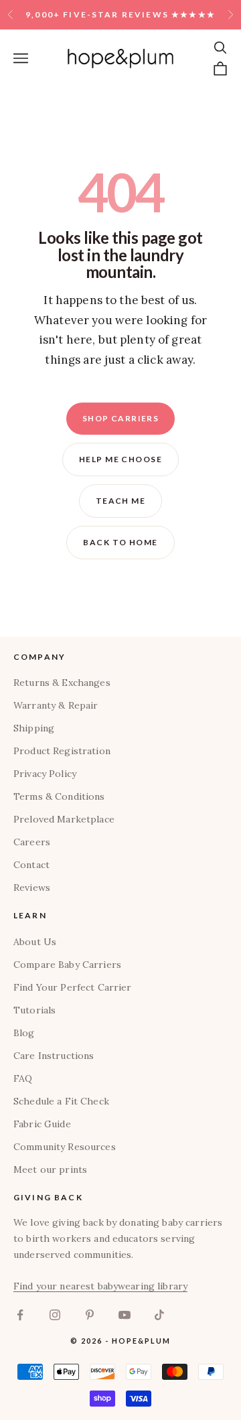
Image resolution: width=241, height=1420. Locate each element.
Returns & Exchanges (61, 683)
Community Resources (64, 1147)
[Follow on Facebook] (20, 1315)
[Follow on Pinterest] (89, 1315)
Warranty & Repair (55, 705)
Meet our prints (50, 1169)
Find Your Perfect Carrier (72, 987)
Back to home (120, 542)
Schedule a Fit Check (61, 1101)
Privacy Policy (44, 774)
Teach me (121, 501)
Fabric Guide (42, 1124)
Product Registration (61, 751)
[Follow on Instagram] (55, 1315)
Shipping (33, 728)
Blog (24, 1033)
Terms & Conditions (59, 796)
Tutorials (34, 1010)
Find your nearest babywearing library (100, 1286)
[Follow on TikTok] (159, 1315)
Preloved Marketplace (63, 819)
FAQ (22, 1078)
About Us (34, 942)
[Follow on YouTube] (124, 1315)
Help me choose (120, 459)
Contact (31, 865)
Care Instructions (53, 1056)
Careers (31, 842)
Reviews (31, 887)
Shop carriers (120, 418)
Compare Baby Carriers (67, 964)
